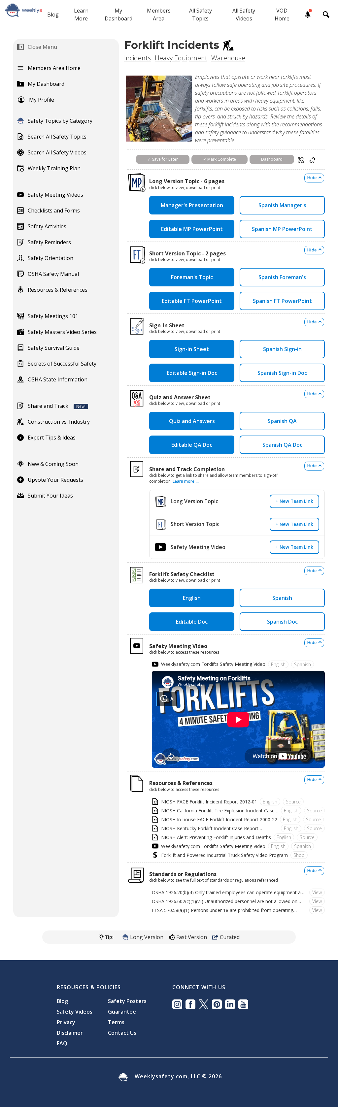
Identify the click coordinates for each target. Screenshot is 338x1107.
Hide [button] (312, 177)
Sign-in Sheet (192, 349)
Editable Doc (192, 621)
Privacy (66, 1022)
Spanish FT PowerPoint (282, 301)
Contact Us (122, 1032)
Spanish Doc (282, 621)
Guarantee (122, 1011)
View (317, 892)
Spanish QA (282, 421)
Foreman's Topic (192, 277)
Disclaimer (70, 1032)
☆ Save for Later (163, 159)
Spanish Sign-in (282, 349)
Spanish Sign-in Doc (282, 372)
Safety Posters (127, 1001)
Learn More (81, 14)
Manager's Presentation (192, 205)
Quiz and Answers (192, 421)
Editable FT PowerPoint (192, 301)
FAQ (62, 1043)
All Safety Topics (200, 14)
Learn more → (186, 481)
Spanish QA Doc (282, 444)
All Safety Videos (243, 14)
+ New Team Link (294, 501)
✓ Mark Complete (219, 159)
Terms (116, 1022)
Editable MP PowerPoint (192, 229)
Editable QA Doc (191, 444)
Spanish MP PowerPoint (282, 229)
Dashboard (272, 159)
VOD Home (282, 14)
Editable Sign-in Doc (192, 372)
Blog (53, 14)
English (192, 598)
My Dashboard (118, 14)
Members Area (159, 14)
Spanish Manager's (282, 205)
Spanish (282, 598)
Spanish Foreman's (282, 277)
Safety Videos (74, 1011)
